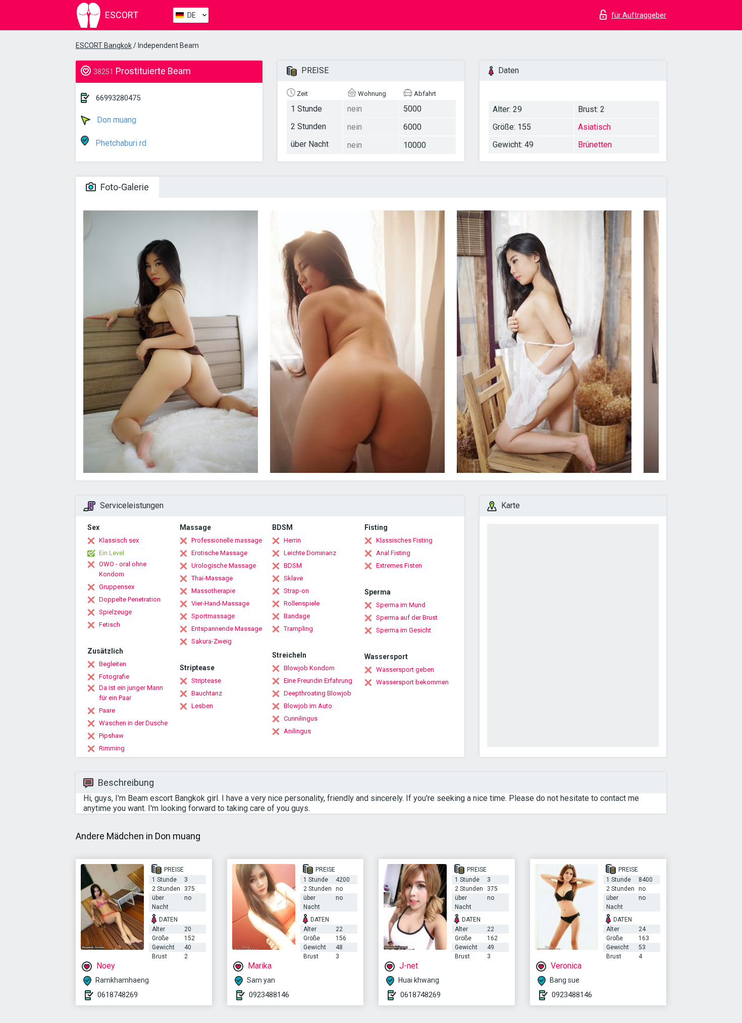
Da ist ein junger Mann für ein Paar (131, 693)
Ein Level (111, 553)
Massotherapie (213, 591)
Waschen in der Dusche (133, 723)
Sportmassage (213, 616)
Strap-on (296, 591)
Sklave (293, 578)
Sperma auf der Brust (407, 617)
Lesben (202, 706)
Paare (107, 710)
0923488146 (269, 994)
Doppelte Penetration (130, 599)
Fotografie (114, 676)
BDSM (293, 565)
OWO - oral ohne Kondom (122, 569)
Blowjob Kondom (309, 668)
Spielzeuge (115, 612)
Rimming (112, 748)
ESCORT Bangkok (104, 45)
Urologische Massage (223, 565)
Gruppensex (116, 586)
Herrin (292, 540)
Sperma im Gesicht (403, 630)
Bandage (297, 616)
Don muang (115, 120)
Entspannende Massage (226, 628)
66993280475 (118, 97)
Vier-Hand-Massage (220, 603)
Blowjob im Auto (308, 706)
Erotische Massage (219, 553)
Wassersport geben (405, 669)
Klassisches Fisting (404, 540)
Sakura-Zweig (211, 641)
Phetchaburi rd (119, 143)
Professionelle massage (226, 540)
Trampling (298, 628)
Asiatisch (594, 127)
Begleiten (112, 664)
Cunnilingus (300, 718)
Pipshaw (111, 735)
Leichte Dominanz (310, 553)
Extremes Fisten (399, 565)
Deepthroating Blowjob (317, 693)
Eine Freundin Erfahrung (318, 680)
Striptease (206, 680)
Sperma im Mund (401, 605)
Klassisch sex (119, 540)
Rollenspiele (302, 603)
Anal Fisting (393, 553)
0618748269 (117, 994)
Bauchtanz (206, 693)
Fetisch (109, 624)
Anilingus (297, 731)
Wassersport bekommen (412, 682)
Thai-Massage (212, 578)
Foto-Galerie (123, 187)
